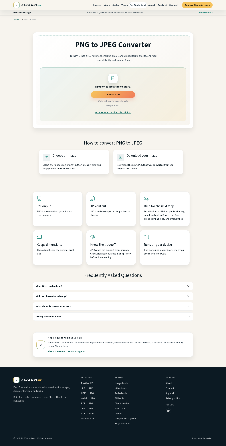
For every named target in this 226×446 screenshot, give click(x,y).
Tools (124, 5)
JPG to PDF (87, 408)
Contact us (207, 438)
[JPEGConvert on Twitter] (168, 411)
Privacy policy (173, 398)
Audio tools (121, 393)
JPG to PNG (87, 388)
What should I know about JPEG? (54, 306)
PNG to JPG (87, 383)
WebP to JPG (88, 398)
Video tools (121, 388)
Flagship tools (122, 423)
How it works (206, 12)
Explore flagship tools (197, 5)
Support (173, 5)
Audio (116, 5)
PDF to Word (87, 413)
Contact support (76, 351)
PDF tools (120, 408)
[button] (113, 78)
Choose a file (113, 94)
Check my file (122, 403)
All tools (119, 398)
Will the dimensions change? (51, 296)
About (151, 5)
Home (17, 19)
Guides (118, 413)
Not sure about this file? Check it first (113, 112)
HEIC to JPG (87, 393)
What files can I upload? (49, 286)
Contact (162, 5)
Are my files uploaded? (48, 316)
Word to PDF (87, 418)
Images (97, 5)
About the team (56, 351)
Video (107, 5)
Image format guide (125, 418)
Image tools (121, 383)
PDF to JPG (87, 403)
